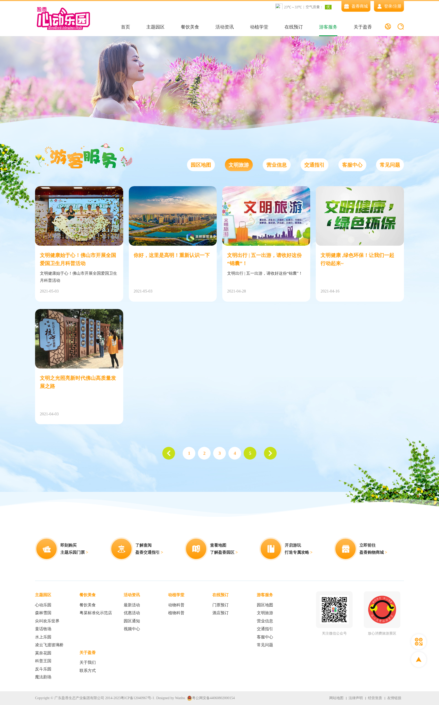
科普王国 (43, 661)
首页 (125, 27)
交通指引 (314, 165)
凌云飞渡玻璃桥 (49, 645)
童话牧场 (43, 629)
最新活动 (132, 605)
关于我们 (88, 662)
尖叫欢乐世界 (47, 621)
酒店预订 (220, 613)
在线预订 (294, 27)
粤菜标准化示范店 (96, 613)
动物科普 (176, 605)
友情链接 (394, 698)
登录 (388, 6)
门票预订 (220, 605)
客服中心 (352, 165)
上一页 (168, 453)
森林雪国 (43, 613)
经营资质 (375, 698)
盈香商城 (360, 6)
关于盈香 (363, 27)
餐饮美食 (190, 27)
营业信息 (276, 165)
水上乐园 (43, 637)
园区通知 (132, 621)
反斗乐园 (43, 669)
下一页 (270, 453)
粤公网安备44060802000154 (213, 698)
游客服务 (328, 27)
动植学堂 (259, 27)
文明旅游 (239, 165)
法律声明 (356, 698)
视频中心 (132, 629)
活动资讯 (224, 27)
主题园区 (155, 27)
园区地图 (201, 165)
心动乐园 (43, 605)
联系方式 (88, 670)
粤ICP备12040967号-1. (138, 698)
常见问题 (390, 165)
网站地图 (336, 698)
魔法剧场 (43, 677)
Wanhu (180, 698)
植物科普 (176, 613)
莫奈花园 (43, 653)
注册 (397, 6)
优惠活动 (132, 613)
